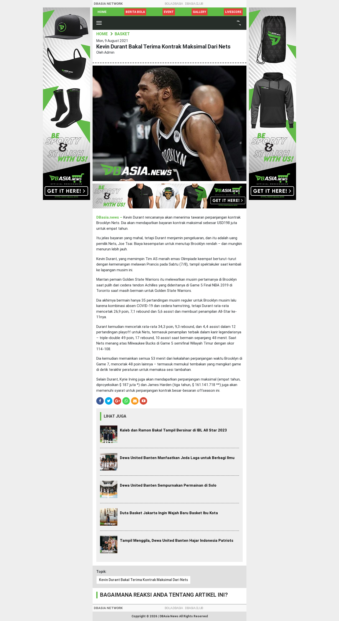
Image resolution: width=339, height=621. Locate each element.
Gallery (199, 12)
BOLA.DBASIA (174, 3)
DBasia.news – (109, 217)
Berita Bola (135, 12)
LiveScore (233, 12)
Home (102, 12)
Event (169, 12)
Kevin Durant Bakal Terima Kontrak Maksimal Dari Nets (143, 580)
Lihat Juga (115, 416)
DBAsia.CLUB (194, 3)
